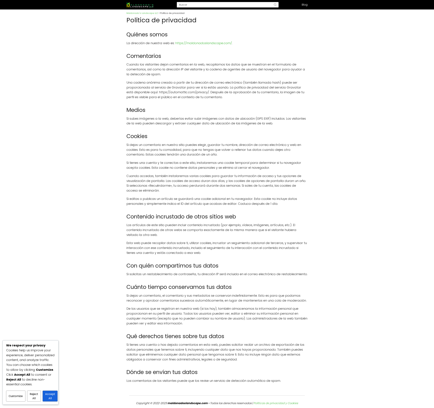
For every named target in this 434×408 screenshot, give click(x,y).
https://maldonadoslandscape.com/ (203, 43)
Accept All (50, 396)
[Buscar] (275, 4)
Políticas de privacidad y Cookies (276, 403)
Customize (16, 396)
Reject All (34, 396)
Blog (305, 5)
